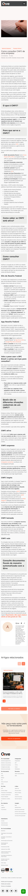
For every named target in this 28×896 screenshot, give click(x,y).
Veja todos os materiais (14, 708)
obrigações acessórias (7, 462)
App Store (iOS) (19, 340)
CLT (12, 171)
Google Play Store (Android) (13, 341)
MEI (17, 144)
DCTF (18, 491)
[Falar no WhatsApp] (23, 891)
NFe (9, 156)
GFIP (22, 495)
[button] (24, 3)
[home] (5, 3)
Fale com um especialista (14, 738)
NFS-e (13, 156)
